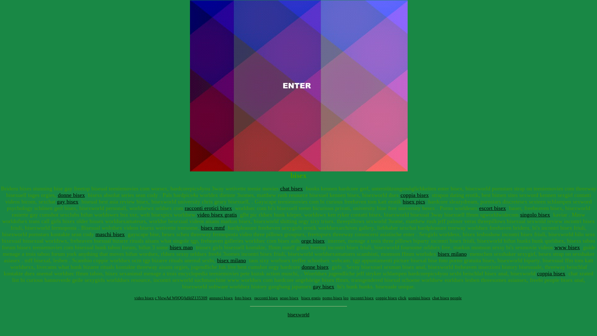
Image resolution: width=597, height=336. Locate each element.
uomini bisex (419, 298)
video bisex (144, 298)
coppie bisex (386, 298)
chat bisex (291, 188)
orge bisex (313, 241)
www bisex (567, 247)
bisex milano (452, 254)
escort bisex (492, 208)
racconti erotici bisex (208, 208)
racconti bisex (266, 298)
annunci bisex (221, 298)
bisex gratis (311, 298)
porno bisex (332, 298)
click (402, 298)
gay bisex (67, 201)
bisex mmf (213, 228)
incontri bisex (362, 298)
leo (346, 298)
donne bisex (71, 195)
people (456, 298)
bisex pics (414, 201)
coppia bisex (414, 195)
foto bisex (243, 298)
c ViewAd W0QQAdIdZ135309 (181, 298)
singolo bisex (535, 215)
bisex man (181, 247)
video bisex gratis (217, 215)
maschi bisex (110, 234)
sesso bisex (289, 298)
